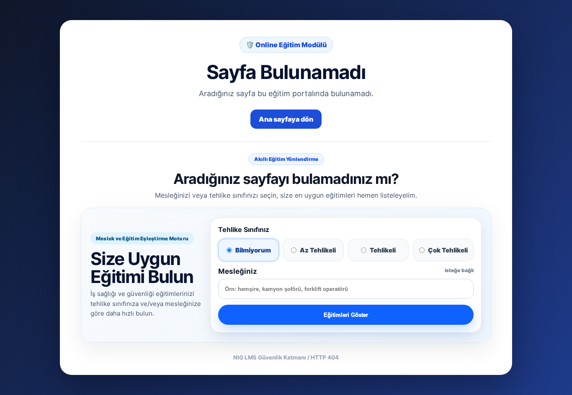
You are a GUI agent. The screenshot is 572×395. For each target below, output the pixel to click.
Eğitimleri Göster (346, 315)
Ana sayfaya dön (286, 119)
